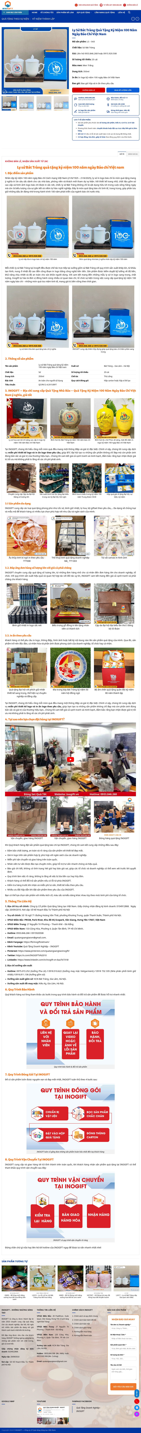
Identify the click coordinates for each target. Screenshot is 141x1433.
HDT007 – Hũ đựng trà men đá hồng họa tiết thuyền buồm (98, 1296)
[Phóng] (4, 92)
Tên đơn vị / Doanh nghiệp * (120, 1325)
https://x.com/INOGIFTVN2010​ (31, 955)
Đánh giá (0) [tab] (133, 154)
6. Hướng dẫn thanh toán (82, 1335)
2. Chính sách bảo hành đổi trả (84, 1320)
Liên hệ (121, 12)
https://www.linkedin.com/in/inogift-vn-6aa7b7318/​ (43, 959)
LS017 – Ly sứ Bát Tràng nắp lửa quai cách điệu (126, 1296)
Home (34, 12)
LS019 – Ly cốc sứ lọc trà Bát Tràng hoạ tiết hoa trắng (42, 1296)
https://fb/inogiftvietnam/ (36, 941)
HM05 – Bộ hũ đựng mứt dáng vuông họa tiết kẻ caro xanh (70, 1296)
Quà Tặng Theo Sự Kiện (15, 18)
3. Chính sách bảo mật (81, 1324)
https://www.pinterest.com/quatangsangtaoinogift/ (44, 950)
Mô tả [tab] (122, 154)
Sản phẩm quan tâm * (118, 1345)
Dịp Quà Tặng (83, 12)
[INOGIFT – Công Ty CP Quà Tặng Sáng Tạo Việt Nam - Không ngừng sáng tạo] (11, 5)
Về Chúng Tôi (46, 12)
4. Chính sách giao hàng (81, 1328)
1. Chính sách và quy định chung (85, 1316)
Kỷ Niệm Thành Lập (43, 18)
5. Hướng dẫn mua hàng (81, 1332)
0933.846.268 (90, 97)
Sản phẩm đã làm (65, 12)
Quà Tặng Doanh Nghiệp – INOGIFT (41, 946)
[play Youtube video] (70, 759)
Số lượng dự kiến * (117, 1355)
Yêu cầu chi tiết (116, 1365)
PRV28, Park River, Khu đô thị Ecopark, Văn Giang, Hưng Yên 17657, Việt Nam (64, 919)
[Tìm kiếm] (129, 12)
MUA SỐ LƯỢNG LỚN (122, 90)
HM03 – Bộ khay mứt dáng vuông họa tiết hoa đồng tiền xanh (15, 1297)
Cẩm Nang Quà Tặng (105, 12)
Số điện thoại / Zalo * (118, 1335)
